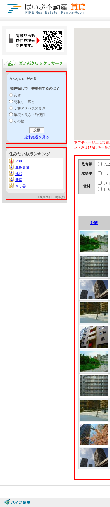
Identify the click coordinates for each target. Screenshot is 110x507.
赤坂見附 (22, 168)
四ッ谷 (20, 186)
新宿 (18, 180)
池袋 (18, 174)
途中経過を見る (36, 137)
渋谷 (18, 161)
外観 (94, 222)
